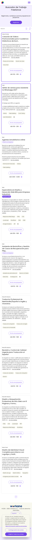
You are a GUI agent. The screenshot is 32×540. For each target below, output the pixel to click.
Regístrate (16, 22)
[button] (16, 70)
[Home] (2, 2)
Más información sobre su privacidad (16, 526)
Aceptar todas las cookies (16, 534)
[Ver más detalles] (20, 74)
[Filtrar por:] (26, 29)
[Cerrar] (30, 528)
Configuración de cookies (16, 530)
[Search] (30, 28)
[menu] (29, 2)
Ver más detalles (15, 57)
